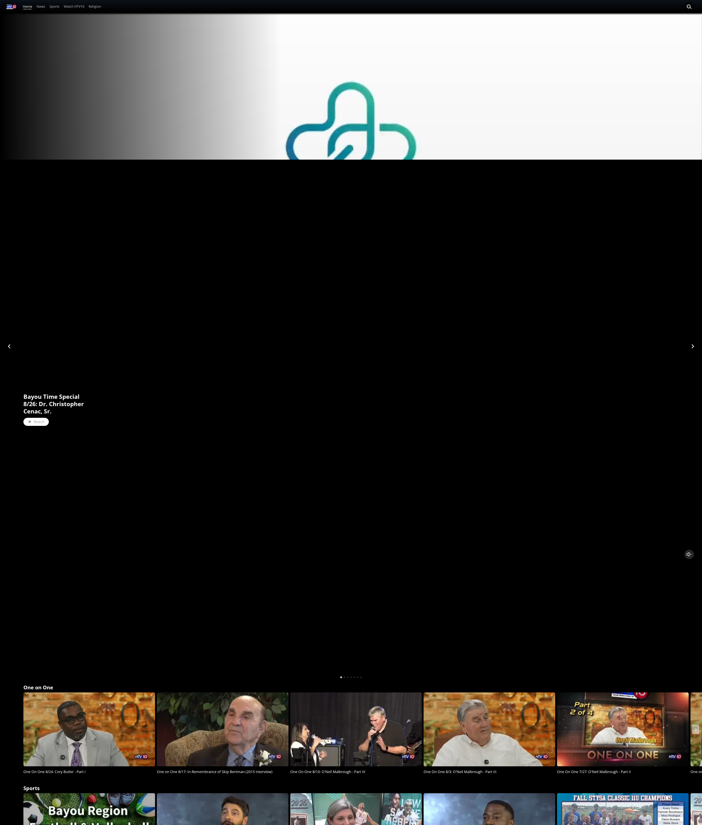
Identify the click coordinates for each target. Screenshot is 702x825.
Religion (95, 6)
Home (27, 6)
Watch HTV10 (74, 6)
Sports (54, 6)
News (41, 6)
